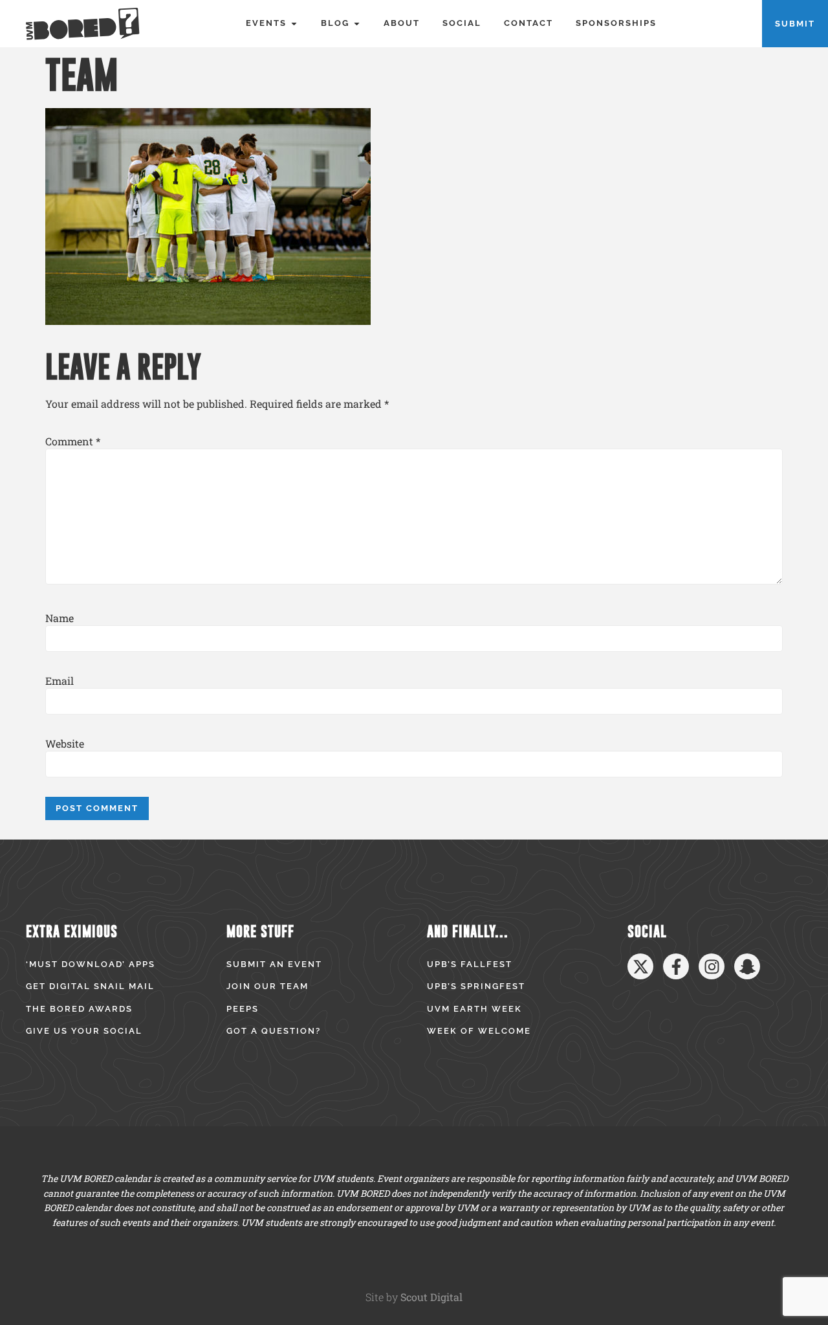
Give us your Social (84, 1031)
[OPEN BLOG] (357, 23)
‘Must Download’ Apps (90, 964)
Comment (72, 441)
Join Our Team (267, 986)
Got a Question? (273, 1031)
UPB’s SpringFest (476, 986)
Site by (414, 1297)
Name (59, 618)
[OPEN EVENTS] (294, 23)
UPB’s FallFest (469, 964)
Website (64, 744)
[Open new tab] (640, 966)
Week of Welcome (479, 1031)
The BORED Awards (79, 1009)
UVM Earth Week (474, 1009)
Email (59, 681)
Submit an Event (274, 964)
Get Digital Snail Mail (90, 986)
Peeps (242, 1009)
